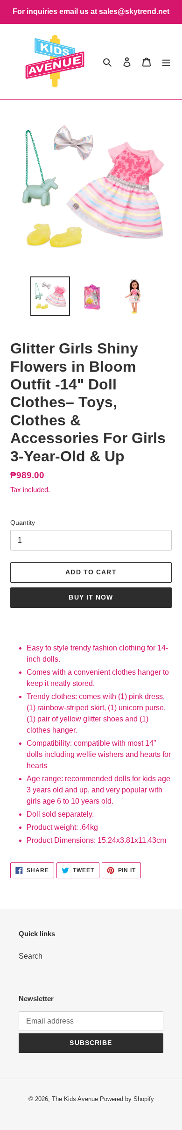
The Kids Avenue (76, 1098)
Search (30, 956)
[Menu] (166, 61)
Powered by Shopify (127, 1098)
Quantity (22, 522)
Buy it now (91, 597)
